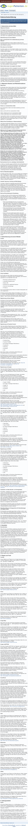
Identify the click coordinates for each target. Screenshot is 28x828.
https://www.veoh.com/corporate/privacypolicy (9, 740)
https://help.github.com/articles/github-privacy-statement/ (11, 798)
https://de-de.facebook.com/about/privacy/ (12, 363)
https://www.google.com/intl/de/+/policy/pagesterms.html (11, 405)
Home (2, 10)
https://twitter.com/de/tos (15, 445)
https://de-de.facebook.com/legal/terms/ (9, 364)
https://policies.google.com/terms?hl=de (8, 404)
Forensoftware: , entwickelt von (14, 826)
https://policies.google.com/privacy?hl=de (8, 406)
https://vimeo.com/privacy (5, 618)
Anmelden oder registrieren (6, 1)
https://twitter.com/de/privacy (6, 446)
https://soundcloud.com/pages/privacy (17, 706)
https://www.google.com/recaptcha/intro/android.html (10, 675)
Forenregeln (12, 10)
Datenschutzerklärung (4, 822)
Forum (6, 10)
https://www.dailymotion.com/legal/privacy (8, 769)
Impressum (12, 822)
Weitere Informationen (5, 22)
